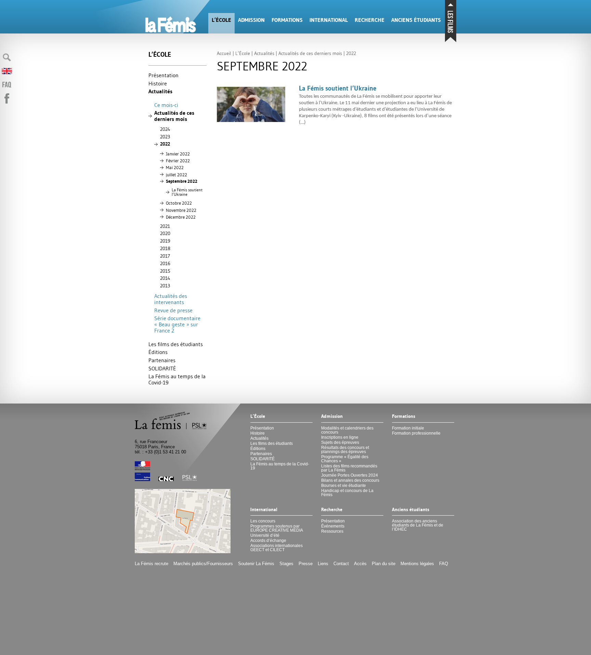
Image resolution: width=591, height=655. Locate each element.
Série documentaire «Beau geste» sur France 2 (177, 324)
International (329, 20)
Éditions (158, 352)
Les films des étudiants (175, 344)
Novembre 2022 (181, 210)
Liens (323, 563)
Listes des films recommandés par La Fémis (349, 468)
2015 (165, 271)
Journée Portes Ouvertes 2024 (349, 475)
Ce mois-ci (166, 104)
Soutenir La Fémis (256, 563)
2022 (165, 144)
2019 (165, 241)
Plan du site (383, 563)
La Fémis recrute (151, 563)
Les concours (262, 521)
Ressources (332, 531)
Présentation (163, 75)
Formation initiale (408, 428)
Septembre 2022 (181, 181)
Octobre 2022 (179, 203)
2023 (165, 137)
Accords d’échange (268, 540)
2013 (165, 286)
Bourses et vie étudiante (343, 485)
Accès (360, 563)
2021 (165, 226)
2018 (165, 248)
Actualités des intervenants (170, 298)
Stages (286, 563)
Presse (306, 563)
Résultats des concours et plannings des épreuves (345, 450)
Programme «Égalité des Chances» (344, 459)
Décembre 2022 (181, 217)
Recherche (369, 20)
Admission (251, 20)
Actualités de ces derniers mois (174, 116)
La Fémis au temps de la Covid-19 (177, 379)
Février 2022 (178, 160)
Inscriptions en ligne (339, 437)
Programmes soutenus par (276, 528)
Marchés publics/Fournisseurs (203, 563)
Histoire (157, 83)
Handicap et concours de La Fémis (347, 493)
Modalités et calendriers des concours (347, 430)
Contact (341, 563)
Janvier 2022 (178, 153)
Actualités (160, 91)
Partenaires (161, 360)
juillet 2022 (176, 174)
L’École (221, 20)
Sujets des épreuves (340, 442)
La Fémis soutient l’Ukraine (187, 192)
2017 (165, 256)
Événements (332, 526)
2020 (165, 233)
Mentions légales (417, 563)
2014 (165, 278)
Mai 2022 (175, 167)
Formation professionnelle (416, 433)
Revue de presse (173, 310)
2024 (165, 129)
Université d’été (264, 535)
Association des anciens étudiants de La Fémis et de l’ (417, 525)
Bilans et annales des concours (350, 480)
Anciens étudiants (416, 20)
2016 (165, 263)
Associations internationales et (276, 548)
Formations (287, 20)
